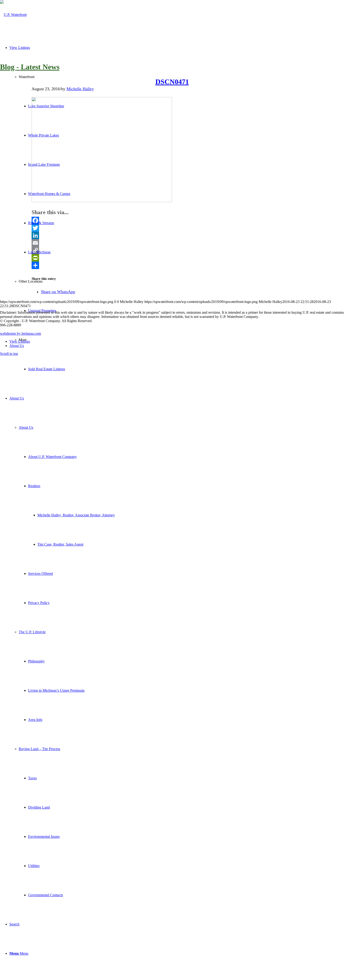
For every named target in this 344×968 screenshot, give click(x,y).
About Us (26, 427)
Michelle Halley (80, 88)
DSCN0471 (172, 82)
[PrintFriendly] (172, 258)
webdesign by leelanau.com (20, 333)
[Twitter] (172, 228)
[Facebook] (172, 220)
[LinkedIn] (172, 235)
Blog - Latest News (29, 67)
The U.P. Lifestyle (32, 632)
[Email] (172, 243)
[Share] (172, 265)
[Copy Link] (172, 250)
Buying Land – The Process (39, 749)
